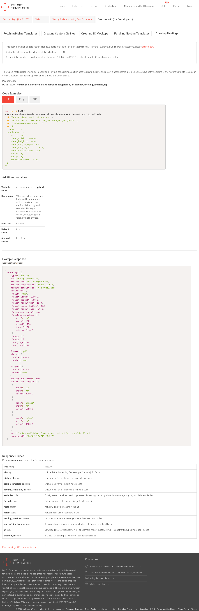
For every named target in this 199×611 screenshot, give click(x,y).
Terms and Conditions (166, 609)
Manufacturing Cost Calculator (139, 6)
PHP (35, 99)
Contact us (143, 609)
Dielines (93, 6)
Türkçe (194, 609)
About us (60, 609)
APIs (165, 4)
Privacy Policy (183, 609)
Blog (87, 609)
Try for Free (77, 6)
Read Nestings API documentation (19, 547)
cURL (8, 99)
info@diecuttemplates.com (102, 578)
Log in (190, 6)
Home (61, 6)
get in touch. (148, 47)
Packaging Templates (74, 609)
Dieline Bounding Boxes (122, 609)
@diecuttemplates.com (100, 584)
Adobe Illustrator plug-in (101, 609)
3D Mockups (111, 6)
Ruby (21, 99)
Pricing (176, 6)
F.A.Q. (152, 609)
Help (135, 609)
